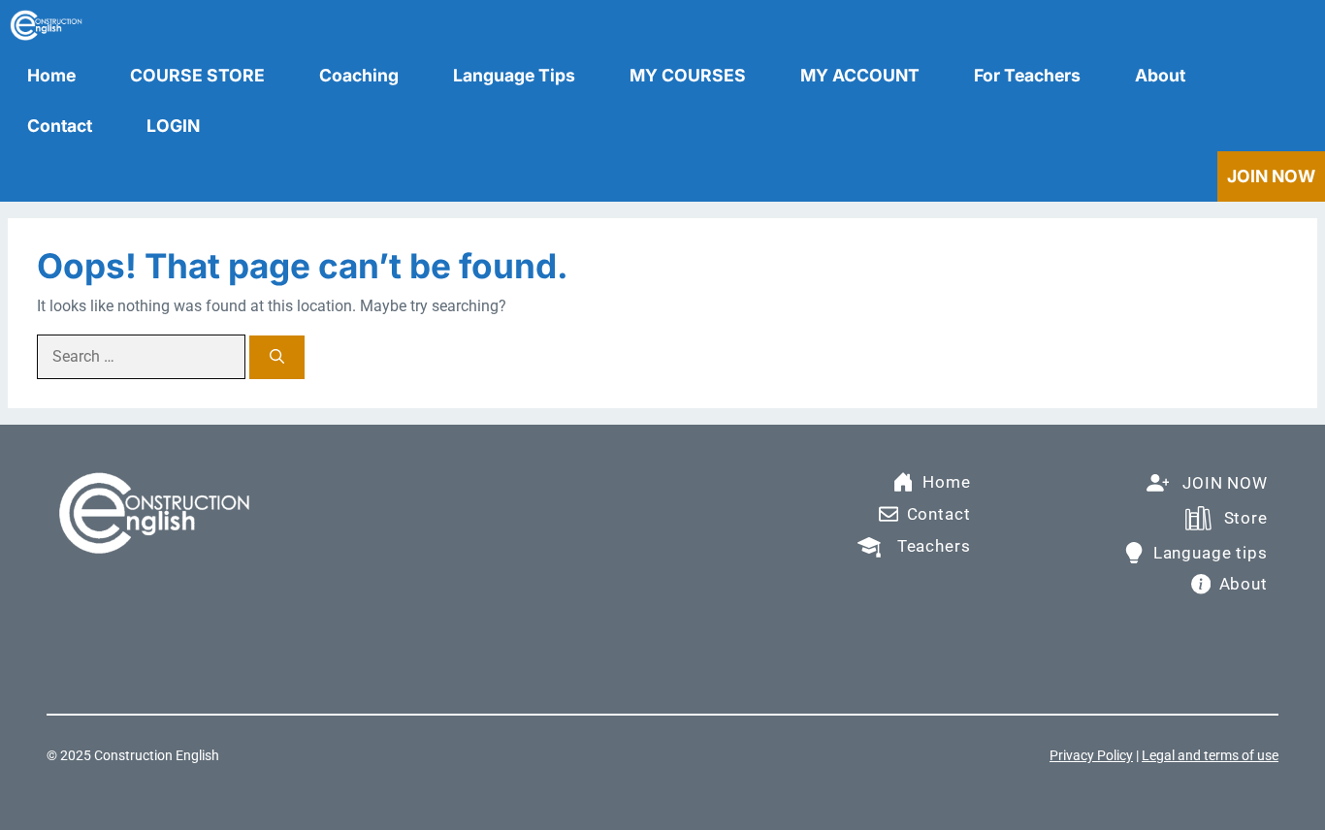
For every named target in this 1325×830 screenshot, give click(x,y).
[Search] (277, 357)
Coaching (359, 75)
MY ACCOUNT (860, 75)
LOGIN (173, 125)
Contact (59, 125)
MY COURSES (688, 75)
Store (1246, 517)
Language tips (1210, 552)
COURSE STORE (197, 75)
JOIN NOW (1271, 176)
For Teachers (1027, 75)
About (1160, 75)
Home (51, 75)
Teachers (934, 546)
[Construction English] (46, 25)
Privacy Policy (1091, 755)
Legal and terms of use (1210, 755)
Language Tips (514, 75)
